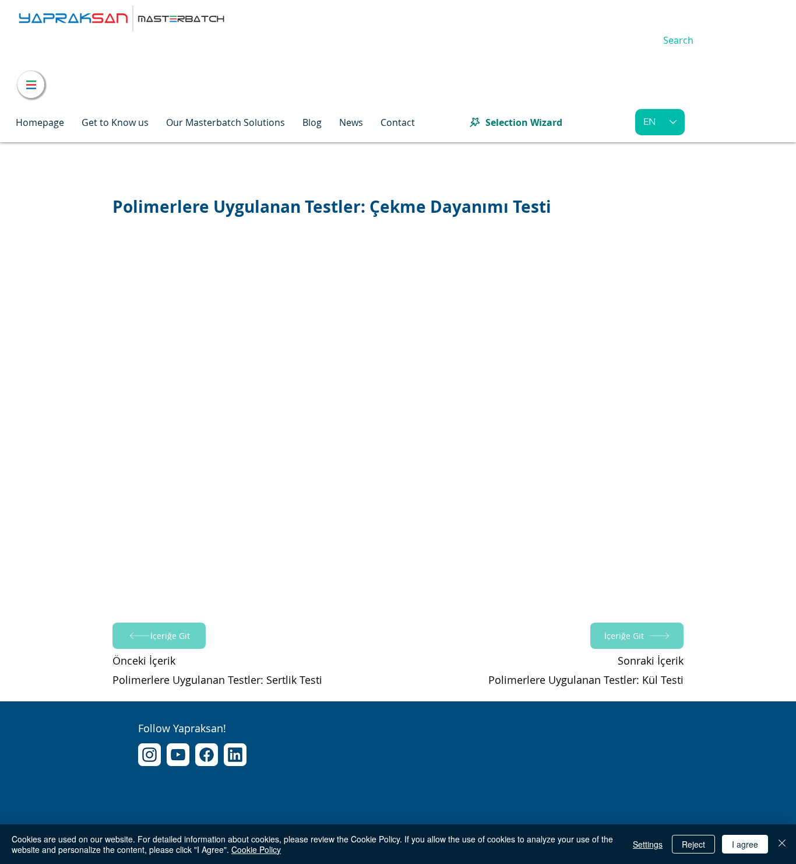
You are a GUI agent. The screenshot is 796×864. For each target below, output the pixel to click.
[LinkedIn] (235, 754)
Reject (693, 844)
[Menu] (30, 84)
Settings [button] (648, 844)
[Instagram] (149, 754)
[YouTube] (178, 754)
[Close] (782, 844)
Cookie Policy (256, 849)
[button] (115, 122)
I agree (745, 844)
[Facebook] (206, 754)
